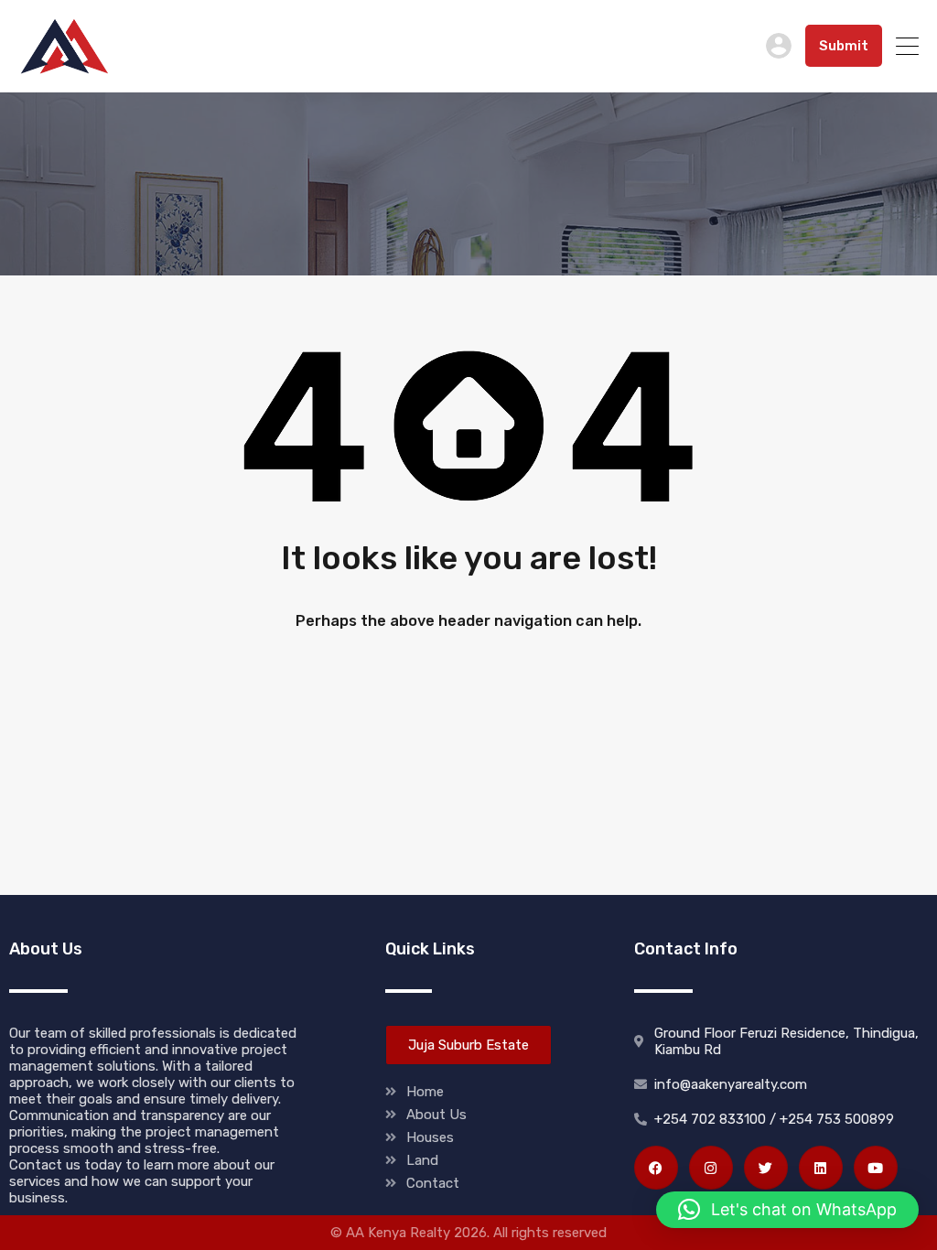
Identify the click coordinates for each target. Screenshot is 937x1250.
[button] (787, 1209)
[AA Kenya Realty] (64, 70)
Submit (843, 46)
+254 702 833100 (680, 45)
